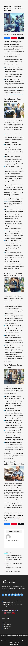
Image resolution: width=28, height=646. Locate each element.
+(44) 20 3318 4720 (10, 602)
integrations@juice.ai (18, 34)
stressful (6, 201)
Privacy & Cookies (7, 626)
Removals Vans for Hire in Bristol (13, 571)
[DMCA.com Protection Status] (14, 644)
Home (4, 622)
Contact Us (5, 628)
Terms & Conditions (7, 624)
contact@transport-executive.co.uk (13, 600)
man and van (18, 88)
